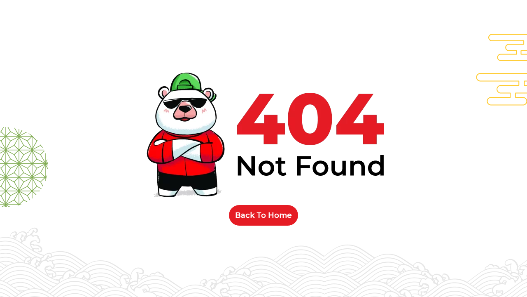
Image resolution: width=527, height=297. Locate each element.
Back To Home (263, 215)
